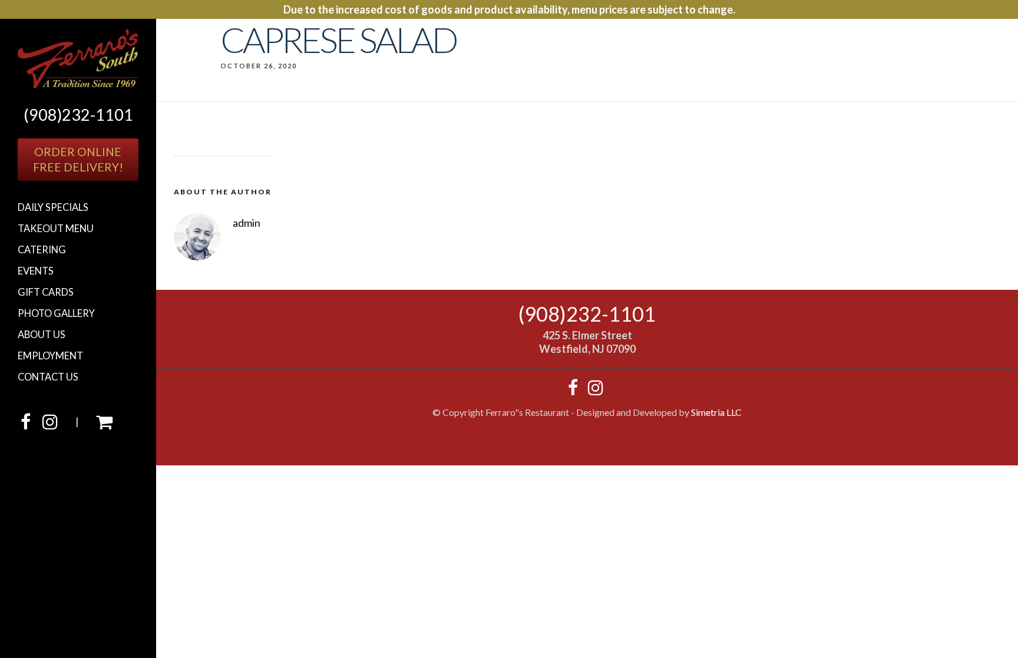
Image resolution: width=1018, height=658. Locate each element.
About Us (41, 334)
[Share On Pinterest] (67, 611)
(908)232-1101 (78, 114)
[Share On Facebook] (34, 611)
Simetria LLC (716, 412)
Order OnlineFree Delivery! (78, 159)
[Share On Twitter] (50, 611)
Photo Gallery (56, 313)
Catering (42, 250)
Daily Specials (53, 207)
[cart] (104, 425)
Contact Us (48, 377)
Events (36, 271)
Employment (50, 356)
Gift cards (46, 292)
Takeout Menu (56, 228)
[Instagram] (50, 425)
